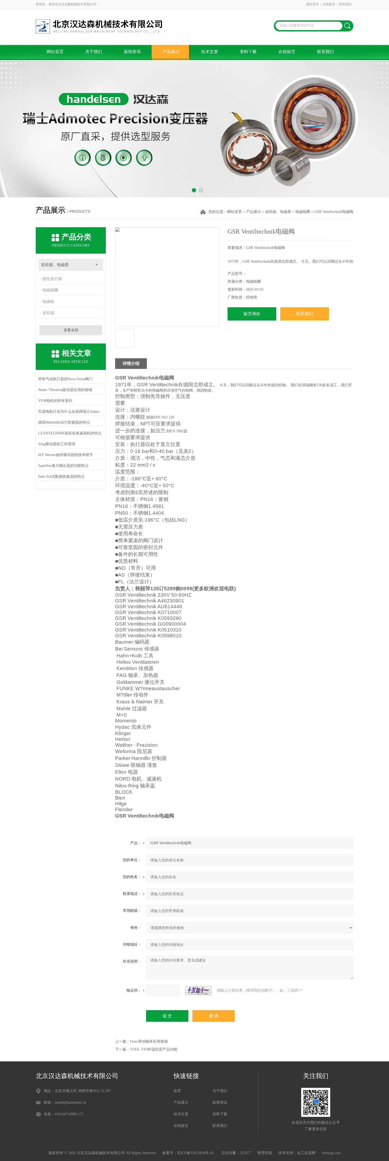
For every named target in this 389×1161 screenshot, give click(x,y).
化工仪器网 (306, 1153)
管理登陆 (264, 1153)
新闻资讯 (132, 51)
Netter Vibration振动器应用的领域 (65, 390)
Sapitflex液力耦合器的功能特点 (63, 466)
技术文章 (209, 51)
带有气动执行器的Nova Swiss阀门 (65, 379)
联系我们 (345, 4)
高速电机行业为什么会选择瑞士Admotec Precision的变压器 (70, 412)
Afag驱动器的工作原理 (56, 444)
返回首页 (312, 4)
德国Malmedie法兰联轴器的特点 (64, 422)
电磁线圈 (302, 212)
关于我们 (93, 51)
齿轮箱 (48, 313)
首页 (177, 1091)
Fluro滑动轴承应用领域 (149, 1041)
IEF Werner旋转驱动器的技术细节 (65, 455)
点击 (96, 265)
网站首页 (55, 51)
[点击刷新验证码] (198, 990)
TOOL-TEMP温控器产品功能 (153, 1049)
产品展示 (170, 51)
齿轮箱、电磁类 (278, 212)
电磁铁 (48, 301)
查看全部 (71, 330)
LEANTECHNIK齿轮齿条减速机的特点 (70, 433)
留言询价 (251, 314)
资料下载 (248, 51)
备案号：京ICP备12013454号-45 (188, 1153)
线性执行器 (52, 279)
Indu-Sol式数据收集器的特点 (61, 477)
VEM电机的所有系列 (55, 401)
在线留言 (329, 4)
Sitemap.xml (331, 1153)
